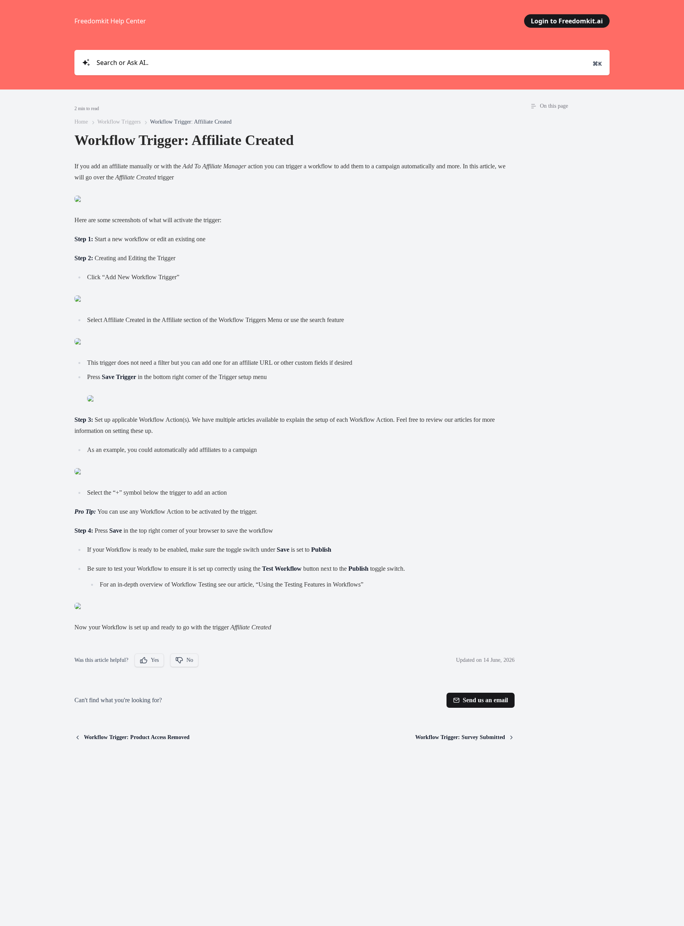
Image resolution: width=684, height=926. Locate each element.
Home (81, 122)
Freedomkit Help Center (110, 21)
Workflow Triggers (119, 122)
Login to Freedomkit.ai (567, 21)
